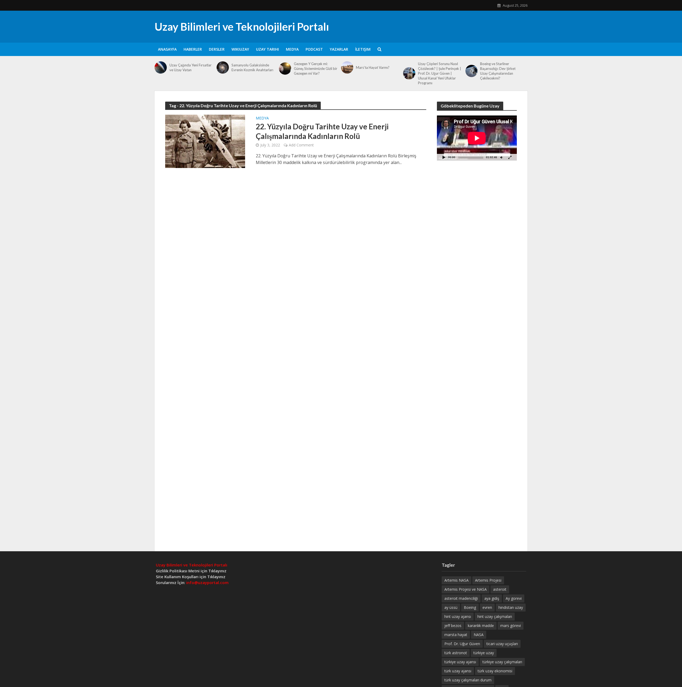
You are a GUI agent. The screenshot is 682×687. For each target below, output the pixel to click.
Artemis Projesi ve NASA (465, 589)
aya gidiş (491, 598)
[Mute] (501, 157)
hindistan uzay (510, 607)
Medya (292, 49)
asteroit (499, 589)
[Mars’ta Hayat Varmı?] (347, 67)
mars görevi (510, 625)
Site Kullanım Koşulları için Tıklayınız (190, 576)
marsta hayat (455, 634)
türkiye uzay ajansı (460, 661)
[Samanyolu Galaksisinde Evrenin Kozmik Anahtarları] (223, 67)
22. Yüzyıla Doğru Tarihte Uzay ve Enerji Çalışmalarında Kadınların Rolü (322, 131)
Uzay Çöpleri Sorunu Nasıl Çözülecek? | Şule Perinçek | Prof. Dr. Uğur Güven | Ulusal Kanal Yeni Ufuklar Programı (439, 73)
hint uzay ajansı (457, 616)
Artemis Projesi (488, 580)
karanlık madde (481, 625)
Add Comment (301, 144)
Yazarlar (339, 49)
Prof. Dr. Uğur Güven (462, 643)
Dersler (217, 49)
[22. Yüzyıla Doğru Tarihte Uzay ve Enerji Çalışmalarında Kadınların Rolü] (205, 141)
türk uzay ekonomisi (495, 670)
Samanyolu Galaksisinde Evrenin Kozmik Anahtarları (252, 67)
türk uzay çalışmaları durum (468, 679)
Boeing (470, 607)
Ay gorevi (514, 598)
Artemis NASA (456, 580)
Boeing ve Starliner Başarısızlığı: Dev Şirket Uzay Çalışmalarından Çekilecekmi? (497, 71)
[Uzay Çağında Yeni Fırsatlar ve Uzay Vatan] (161, 67)
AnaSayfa (167, 49)
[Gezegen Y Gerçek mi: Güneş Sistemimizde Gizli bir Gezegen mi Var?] (285, 68)
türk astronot (455, 652)
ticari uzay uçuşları (502, 643)
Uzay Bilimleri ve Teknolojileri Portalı (242, 26)
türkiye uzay (483, 652)
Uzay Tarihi (267, 49)
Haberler (193, 49)
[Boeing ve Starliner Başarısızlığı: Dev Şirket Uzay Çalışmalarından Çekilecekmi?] (471, 71)
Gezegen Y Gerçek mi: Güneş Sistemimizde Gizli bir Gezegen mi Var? (315, 68)
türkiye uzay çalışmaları (502, 661)
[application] (477, 138)
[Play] (444, 157)
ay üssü (450, 607)
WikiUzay (240, 49)
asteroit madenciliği (461, 598)
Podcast (314, 49)
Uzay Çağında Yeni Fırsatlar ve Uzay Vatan (190, 67)
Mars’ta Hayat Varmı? (372, 67)
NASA (479, 634)
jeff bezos (452, 625)
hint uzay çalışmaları (494, 616)
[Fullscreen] (510, 157)
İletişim (363, 49)
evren (487, 607)
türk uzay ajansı (457, 670)
